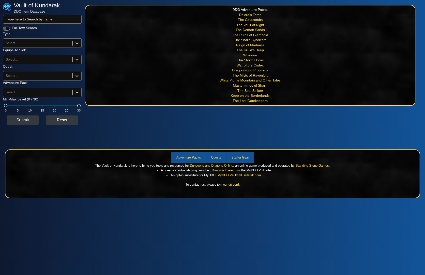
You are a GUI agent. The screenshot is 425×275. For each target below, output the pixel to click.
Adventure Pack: (16, 83)
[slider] (5, 105)
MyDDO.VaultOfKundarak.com (239, 175)
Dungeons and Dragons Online (211, 165)
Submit (22, 120)
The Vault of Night (250, 25)
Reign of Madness (250, 45)
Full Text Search (24, 28)
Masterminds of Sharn (250, 85)
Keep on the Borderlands (250, 95)
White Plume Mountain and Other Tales (250, 80)
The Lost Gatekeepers (250, 101)
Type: (7, 34)
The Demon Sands (250, 30)
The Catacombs (250, 20)
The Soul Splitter (250, 91)
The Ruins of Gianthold (250, 35)
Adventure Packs (188, 157)
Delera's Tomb (250, 15)
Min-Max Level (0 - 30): (21, 99)
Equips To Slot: (14, 50)
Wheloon (250, 55)
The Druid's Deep (250, 50)
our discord (231, 184)
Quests (216, 157)
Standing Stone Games (312, 165)
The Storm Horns (250, 60)
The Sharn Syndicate (250, 40)
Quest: (8, 66)
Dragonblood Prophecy (250, 70)
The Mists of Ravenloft (250, 75)
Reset (62, 120)
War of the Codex (250, 65)
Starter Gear (240, 157)
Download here (222, 170)
